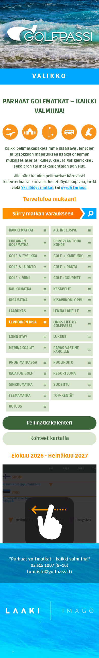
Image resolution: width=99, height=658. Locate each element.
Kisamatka (18, 300)
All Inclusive (65, 230)
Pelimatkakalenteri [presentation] (49, 423)
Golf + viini (19, 278)
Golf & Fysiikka (23, 256)
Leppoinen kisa (23, 322)
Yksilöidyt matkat (37, 187)
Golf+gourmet (66, 278)
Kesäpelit (62, 289)
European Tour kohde (67, 243)
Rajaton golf (21, 373)
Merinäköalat (21, 348)
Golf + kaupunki (68, 256)
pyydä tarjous (74, 187)
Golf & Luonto (22, 267)
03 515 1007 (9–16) (49, 565)
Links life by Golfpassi (64, 324)
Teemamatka (19, 395)
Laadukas (17, 311)
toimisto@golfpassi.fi (49, 571)
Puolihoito (63, 362)
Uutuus (15, 406)
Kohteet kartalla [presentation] (49, 438)
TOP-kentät (63, 395)
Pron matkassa (23, 362)
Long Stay (18, 337)
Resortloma (64, 373)
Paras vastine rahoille (66, 350)
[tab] (49, 423)
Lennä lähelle (66, 311)
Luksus (60, 337)
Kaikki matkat (21, 230)
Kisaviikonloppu (68, 300)
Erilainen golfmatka (18, 243)
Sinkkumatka (20, 384)
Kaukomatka (20, 289)
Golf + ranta (65, 267)
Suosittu (61, 384)
